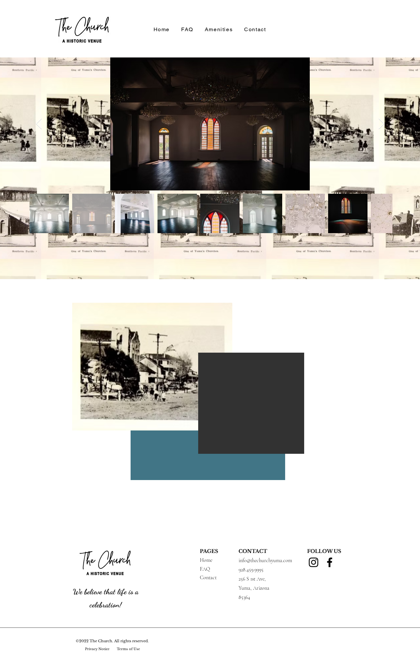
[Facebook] (329, 562)
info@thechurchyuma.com (265, 560)
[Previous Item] (38, 124)
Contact (208, 577)
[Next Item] (381, 124)
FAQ (205, 569)
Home (206, 560)
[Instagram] (313, 562)
